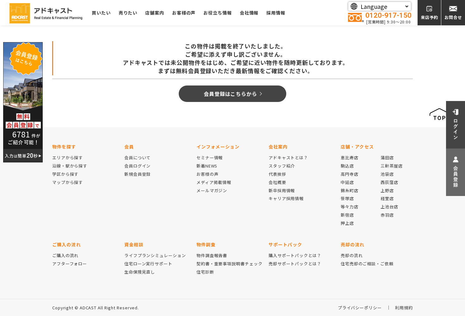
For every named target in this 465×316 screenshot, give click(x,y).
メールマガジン (211, 190)
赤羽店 (387, 215)
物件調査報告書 (211, 255)
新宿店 (347, 215)
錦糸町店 (349, 190)
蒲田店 (387, 158)
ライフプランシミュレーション (155, 255)
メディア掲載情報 (213, 182)
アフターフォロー (69, 264)
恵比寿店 (349, 158)
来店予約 (429, 17)
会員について (137, 158)
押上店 (347, 223)
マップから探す (67, 182)
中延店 (347, 182)
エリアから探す (67, 158)
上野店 (387, 190)
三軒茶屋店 (392, 166)
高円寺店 (349, 174)
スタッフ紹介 (282, 166)
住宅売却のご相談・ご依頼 (367, 264)
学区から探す (65, 174)
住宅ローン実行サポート (148, 264)
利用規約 (404, 308)
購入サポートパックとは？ (295, 255)
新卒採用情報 (282, 190)
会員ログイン (137, 166)
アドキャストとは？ (288, 158)
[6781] (23, 101)
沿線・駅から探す (69, 166)
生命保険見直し (139, 272)
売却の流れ (352, 255)
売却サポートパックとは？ (295, 264)
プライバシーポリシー (360, 308)
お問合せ (453, 17)
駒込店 (347, 166)
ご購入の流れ (65, 255)
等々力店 (349, 207)
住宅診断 (205, 272)
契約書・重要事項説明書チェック (229, 264)
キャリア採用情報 (286, 198)
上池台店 (389, 207)
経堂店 (387, 198)
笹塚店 (347, 198)
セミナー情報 (209, 158)
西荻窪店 (389, 182)
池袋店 (387, 174)
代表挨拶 (277, 174)
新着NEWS (206, 166)
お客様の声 (184, 12)
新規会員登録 (137, 174)
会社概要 (277, 182)
